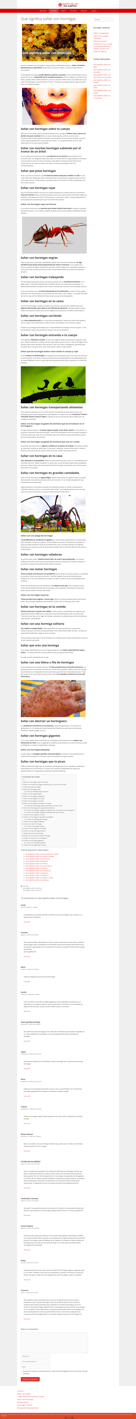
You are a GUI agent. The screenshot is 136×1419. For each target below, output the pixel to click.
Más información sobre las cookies (31, 1396)
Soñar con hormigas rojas (31, 789)
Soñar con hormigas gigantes (34, 840)
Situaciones (43, 11)
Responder (27, 922)
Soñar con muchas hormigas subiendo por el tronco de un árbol (44, 784)
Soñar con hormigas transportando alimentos (39, 808)
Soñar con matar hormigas (33, 824)
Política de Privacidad (25, 1399)
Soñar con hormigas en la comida (35, 828)
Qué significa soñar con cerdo (32, 890)
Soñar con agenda (100, 51)
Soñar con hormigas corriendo (33, 801)
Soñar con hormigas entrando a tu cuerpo (37, 803)
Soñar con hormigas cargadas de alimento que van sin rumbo (45, 812)
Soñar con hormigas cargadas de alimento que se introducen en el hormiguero (50, 810)
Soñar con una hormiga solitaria (35, 831)
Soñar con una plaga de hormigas (37, 819)
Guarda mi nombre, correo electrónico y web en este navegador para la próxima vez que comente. (55, 1372)
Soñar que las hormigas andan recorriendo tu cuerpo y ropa (44, 806)
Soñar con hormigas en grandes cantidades (39, 817)
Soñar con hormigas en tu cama (34, 798)
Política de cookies (24, 1394)
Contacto (20, 1391)
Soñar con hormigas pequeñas (36, 843)
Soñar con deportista (101, 33)
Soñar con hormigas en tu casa (34, 815)
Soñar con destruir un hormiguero (35, 838)
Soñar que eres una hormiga (33, 833)
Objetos (63, 11)
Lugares (93, 11)
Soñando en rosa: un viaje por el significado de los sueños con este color (102, 46)
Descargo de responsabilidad (28, 1408)
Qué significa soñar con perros (32, 888)
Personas (73, 11)
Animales (54, 11)
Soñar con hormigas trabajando (33, 796)
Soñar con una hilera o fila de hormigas (37, 836)
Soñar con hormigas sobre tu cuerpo (35, 782)
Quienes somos (22, 1402)
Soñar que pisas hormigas (32, 787)
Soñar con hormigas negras (32, 794)
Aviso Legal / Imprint (24, 1405)
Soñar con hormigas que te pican (35, 845)
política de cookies (112, 1414)
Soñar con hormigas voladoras (34, 821)
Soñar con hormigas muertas (36, 826)
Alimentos (84, 11)
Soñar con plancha (100, 41)
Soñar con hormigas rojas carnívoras (37, 791)
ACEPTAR (69, 1417)
